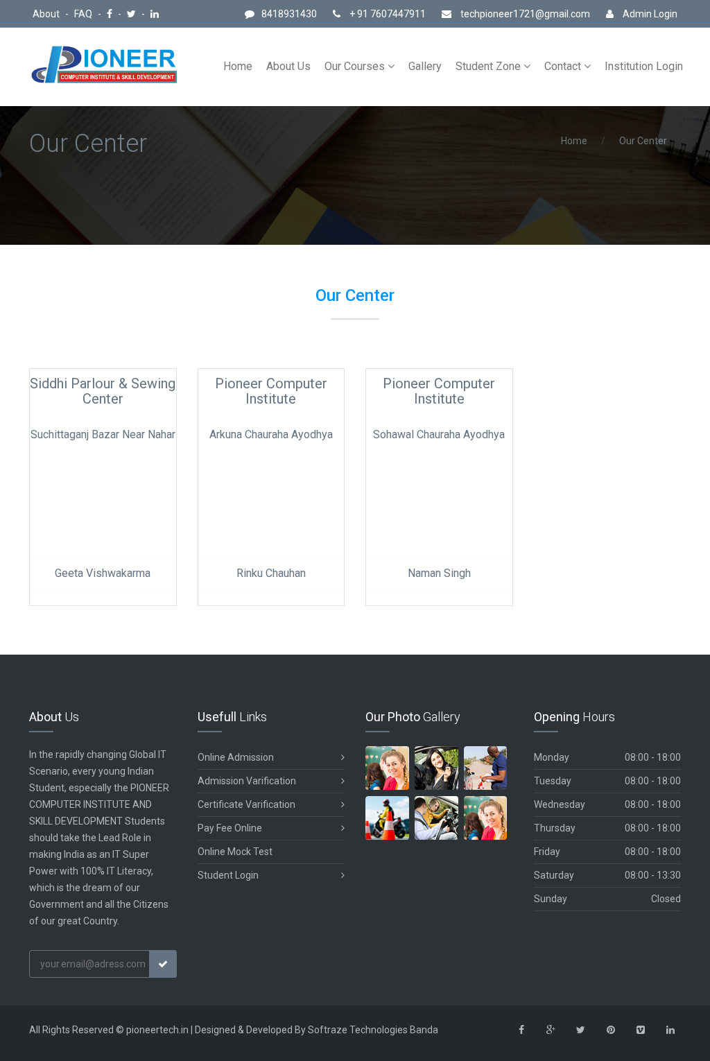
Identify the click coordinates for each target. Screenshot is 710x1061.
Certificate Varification (246, 804)
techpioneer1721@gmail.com (525, 13)
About (47, 13)
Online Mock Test (235, 851)
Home (237, 66)
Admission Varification (247, 780)
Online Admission (236, 757)
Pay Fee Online (230, 828)
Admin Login (649, 13)
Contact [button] (564, 66)
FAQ (84, 13)
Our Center (643, 140)
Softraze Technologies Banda (373, 1029)
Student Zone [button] (489, 66)
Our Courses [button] (356, 66)
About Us (288, 66)
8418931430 (289, 13)
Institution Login (644, 66)
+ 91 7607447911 (386, 13)
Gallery (425, 66)
